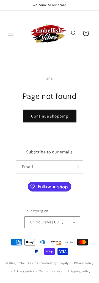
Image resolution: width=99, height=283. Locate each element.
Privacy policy (24, 271)
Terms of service (50, 271)
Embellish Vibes (28, 263)
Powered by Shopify (54, 263)
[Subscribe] (77, 167)
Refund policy (84, 263)
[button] (11, 33)
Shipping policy (79, 271)
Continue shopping (49, 116)
